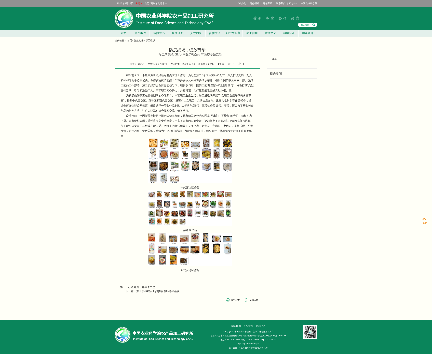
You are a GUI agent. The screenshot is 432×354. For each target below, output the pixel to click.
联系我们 (281, 3)
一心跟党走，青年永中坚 (140, 287)
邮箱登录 (267, 3)
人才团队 (196, 33)
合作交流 (214, 33)
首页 (123, 33)
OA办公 (242, 3)
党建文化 (270, 33)
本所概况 (140, 33)
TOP (424, 223)
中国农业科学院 (309, 3)
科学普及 (289, 33)
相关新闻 (276, 73)
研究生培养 (233, 33)
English (293, 3)
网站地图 (236, 326)
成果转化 (252, 33)
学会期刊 (307, 33)
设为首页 (248, 326)
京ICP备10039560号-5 (248, 344)
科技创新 (177, 33)
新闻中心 (159, 33)
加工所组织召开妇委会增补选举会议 (158, 291)
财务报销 (254, 3)
